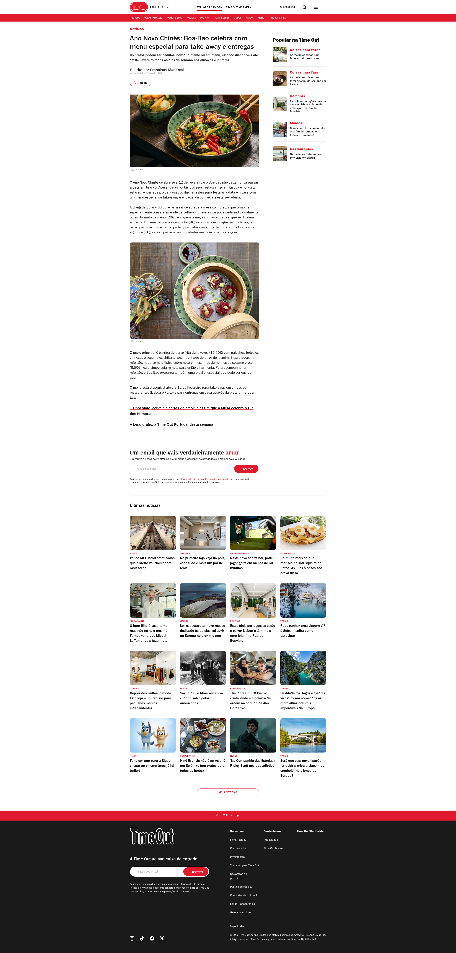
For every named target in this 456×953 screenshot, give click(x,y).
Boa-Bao (215, 183)
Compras (205, 18)
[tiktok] (142, 938)
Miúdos (237, 18)
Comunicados (238, 848)
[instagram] (132, 938)
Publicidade (271, 840)
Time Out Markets (238, 7)
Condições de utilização (244, 895)
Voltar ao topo (231, 815)
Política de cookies (241, 887)
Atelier (261, 18)
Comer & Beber (175, 18)
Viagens (250, 18)
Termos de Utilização (192, 479)
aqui (133, 378)
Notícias (135, 18)
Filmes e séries (221, 18)
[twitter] (162, 938)
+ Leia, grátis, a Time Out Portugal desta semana (171, 424)
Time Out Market (278, 18)
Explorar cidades (209, 7)
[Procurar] (304, 7)
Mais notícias (228, 792)
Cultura (191, 18)
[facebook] (152, 938)
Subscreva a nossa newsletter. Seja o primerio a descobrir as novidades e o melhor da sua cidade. (188, 459)
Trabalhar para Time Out (244, 865)
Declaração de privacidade (238, 876)
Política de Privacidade (217, 479)
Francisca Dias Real (167, 70)
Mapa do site (237, 927)
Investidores (237, 857)
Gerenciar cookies (240, 912)
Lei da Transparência (242, 904)
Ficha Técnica (238, 840)
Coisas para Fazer (153, 18)
